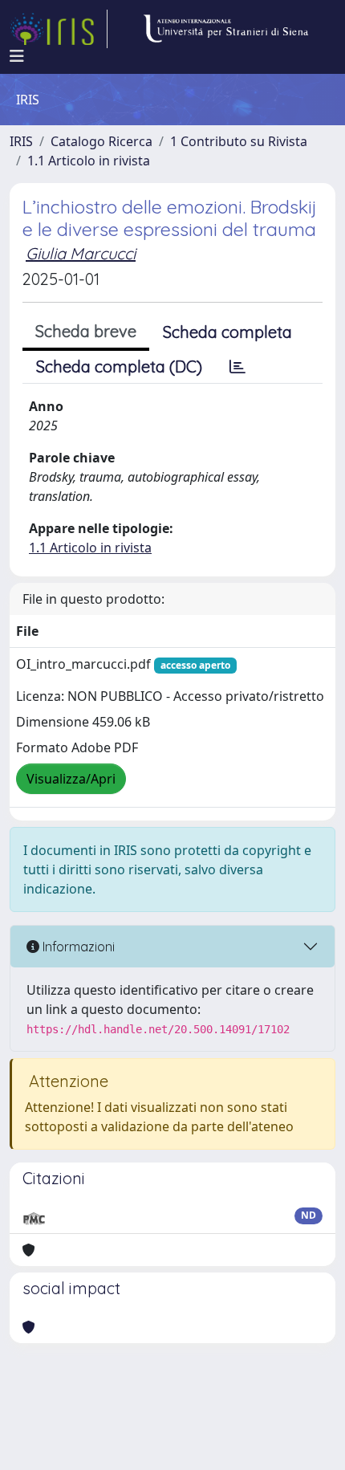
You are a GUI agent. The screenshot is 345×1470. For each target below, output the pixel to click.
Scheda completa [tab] (227, 332)
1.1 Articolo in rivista (88, 160)
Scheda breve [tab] (85, 331)
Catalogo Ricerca (101, 141)
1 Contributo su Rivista (238, 141)
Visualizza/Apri (71, 779)
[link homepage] (59, 29)
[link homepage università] (225, 29)
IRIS (21, 141)
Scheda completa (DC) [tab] (119, 366)
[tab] (237, 367)
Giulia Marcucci (81, 253)
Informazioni (77, 947)
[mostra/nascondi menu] (17, 56)
